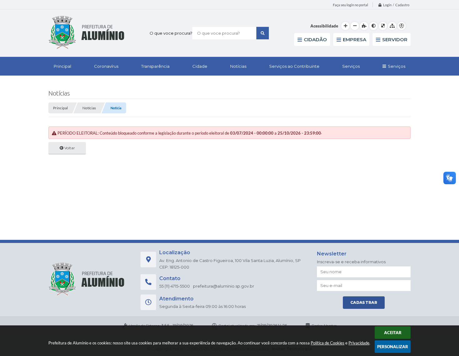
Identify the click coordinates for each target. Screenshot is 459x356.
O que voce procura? (171, 33)
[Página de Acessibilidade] (401, 26)
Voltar (69, 148)
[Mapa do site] (392, 26)
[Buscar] (262, 33)
